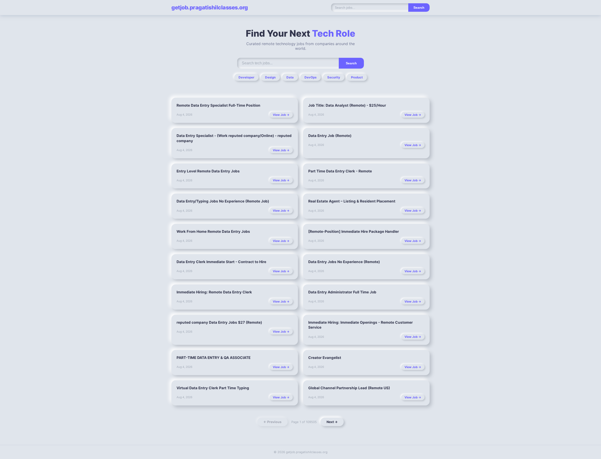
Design (270, 77)
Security (333, 77)
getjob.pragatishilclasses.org (209, 7)
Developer (246, 77)
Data (290, 77)
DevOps (310, 77)
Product (357, 77)
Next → (332, 422)
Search (418, 7)
